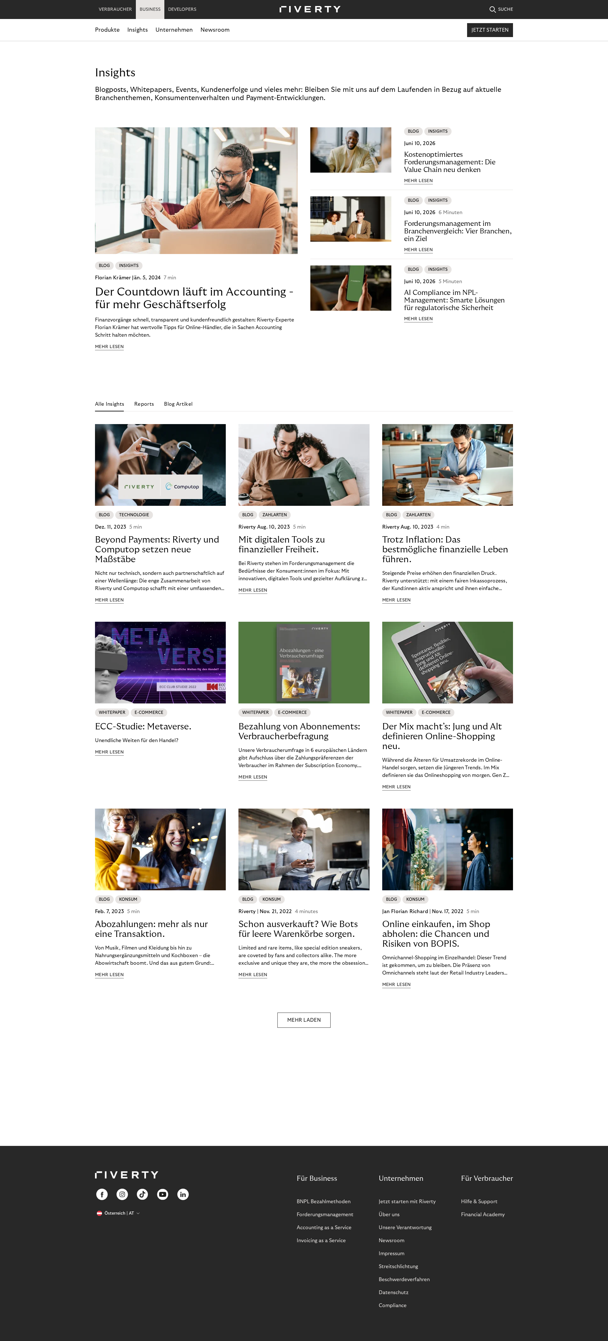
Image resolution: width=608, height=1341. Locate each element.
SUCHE (505, 9)
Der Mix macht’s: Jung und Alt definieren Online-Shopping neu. (442, 736)
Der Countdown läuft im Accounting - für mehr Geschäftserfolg (194, 298)
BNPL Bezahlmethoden (324, 1201)
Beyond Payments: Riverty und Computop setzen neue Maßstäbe (157, 549)
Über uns (389, 1214)
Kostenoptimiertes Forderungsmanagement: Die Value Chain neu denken (450, 162)
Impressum (391, 1253)
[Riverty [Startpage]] (308, 9)
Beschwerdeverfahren (404, 1279)
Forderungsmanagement (325, 1214)
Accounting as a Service (324, 1227)
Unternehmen (174, 30)
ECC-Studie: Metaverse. (143, 726)
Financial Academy (483, 1214)
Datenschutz (393, 1292)
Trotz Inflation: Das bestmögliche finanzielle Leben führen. (445, 549)
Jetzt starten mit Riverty (407, 1201)
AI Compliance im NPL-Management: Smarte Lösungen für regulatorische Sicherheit (454, 300)
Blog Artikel (178, 404)
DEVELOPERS (182, 9)
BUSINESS (150, 9)
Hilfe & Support (479, 1201)
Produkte (107, 30)
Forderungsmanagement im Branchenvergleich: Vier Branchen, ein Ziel (458, 231)
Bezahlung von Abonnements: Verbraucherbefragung (299, 731)
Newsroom (215, 30)
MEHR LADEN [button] (304, 1020)
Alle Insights (109, 404)
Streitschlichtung (398, 1266)
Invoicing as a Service (321, 1240)
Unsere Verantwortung (405, 1227)
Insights (137, 30)
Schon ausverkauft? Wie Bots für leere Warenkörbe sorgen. (298, 929)
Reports (144, 404)
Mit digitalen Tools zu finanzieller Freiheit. (281, 544)
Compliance (393, 1305)
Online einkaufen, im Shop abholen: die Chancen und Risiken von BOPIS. (436, 934)
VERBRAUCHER (115, 9)
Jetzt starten (490, 30)
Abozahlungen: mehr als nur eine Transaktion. (151, 929)
